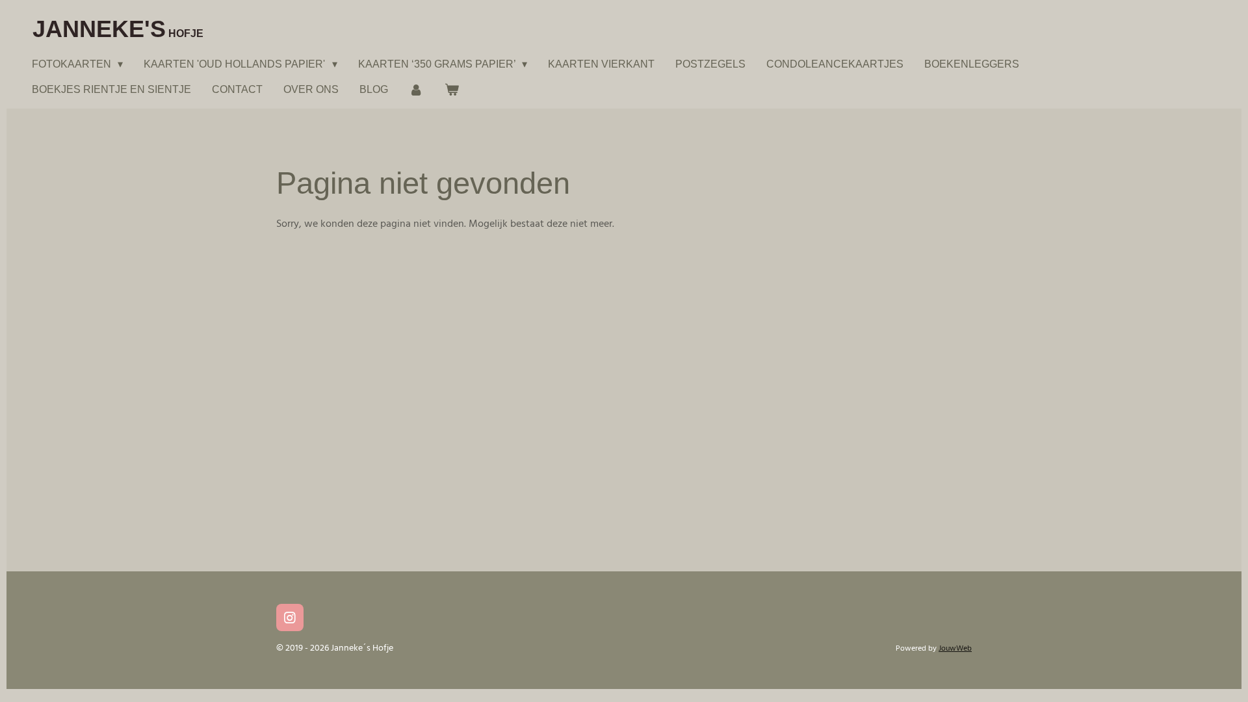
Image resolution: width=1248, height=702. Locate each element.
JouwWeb (955, 649)
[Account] (416, 89)
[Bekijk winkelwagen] (451, 89)
